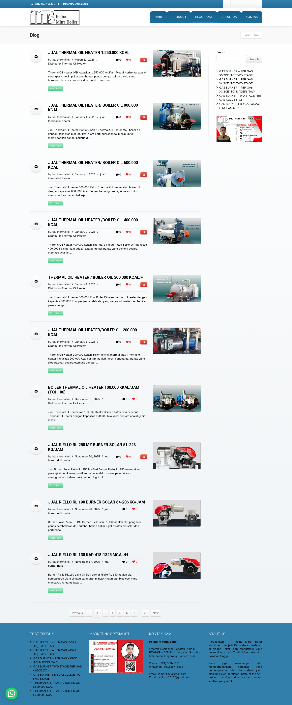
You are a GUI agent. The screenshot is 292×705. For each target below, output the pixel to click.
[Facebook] (227, 4)
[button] (11, 693)
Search (221, 52)
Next (156, 612)
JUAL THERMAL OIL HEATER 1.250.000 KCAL (89, 52)
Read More (55, 88)
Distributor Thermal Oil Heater (67, 63)
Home (158, 16)
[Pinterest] (250, 4)
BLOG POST (204, 16)
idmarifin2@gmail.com (76, 4)
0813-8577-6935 (43, 4)
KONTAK (252, 16)
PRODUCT (178, 16)
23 (145, 612)
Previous (77, 612)
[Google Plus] (242, 4)
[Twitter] (235, 4)
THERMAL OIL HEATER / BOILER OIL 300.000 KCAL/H (95, 277)
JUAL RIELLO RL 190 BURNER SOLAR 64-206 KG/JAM (96, 502)
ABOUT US (229, 16)
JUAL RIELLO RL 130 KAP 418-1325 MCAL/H (88, 554)
